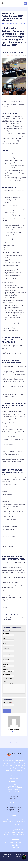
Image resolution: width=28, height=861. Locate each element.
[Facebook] (11, 778)
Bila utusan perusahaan (7, 678)
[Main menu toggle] (25, 3)
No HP (4, 643)
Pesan (4, 681)
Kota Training (6, 659)
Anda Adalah (5, 669)
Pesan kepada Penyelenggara (9, 683)
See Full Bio (13, 732)
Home (14, 784)
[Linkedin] (17, 778)
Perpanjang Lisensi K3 (14, 786)
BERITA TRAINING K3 (7, 23)
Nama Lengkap (6, 633)
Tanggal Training (7, 654)
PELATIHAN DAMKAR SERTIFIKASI (14, 788)
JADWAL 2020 (16, 23)
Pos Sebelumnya (14, 739)
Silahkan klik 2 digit (7, 702)
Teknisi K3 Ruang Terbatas (14, 789)
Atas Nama (5, 664)
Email (4, 638)
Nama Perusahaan (7, 674)
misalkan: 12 (5, 706)
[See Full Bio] (17, 732)
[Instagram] (14, 778)
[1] (24, 858)
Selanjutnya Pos (14, 742)
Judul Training (6, 648)
